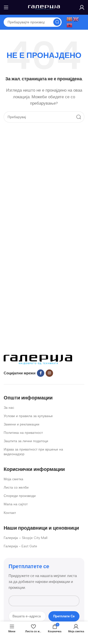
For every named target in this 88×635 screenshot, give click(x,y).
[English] (76, 19)
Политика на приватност (23, 433)
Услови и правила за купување (28, 416)
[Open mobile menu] (6, 7)
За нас (9, 408)
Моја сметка (13, 479)
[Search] (57, 22)
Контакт (10, 513)
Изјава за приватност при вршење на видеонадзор (33, 451)
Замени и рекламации (21, 424)
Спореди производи (20, 496)
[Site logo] (44, 7)
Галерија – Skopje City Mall (25, 538)
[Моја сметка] (82, 7)
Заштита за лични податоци (26, 441)
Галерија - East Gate (20, 546)
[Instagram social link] (49, 373)
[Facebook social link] (40, 373)
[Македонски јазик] (69, 19)
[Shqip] (69, 25)
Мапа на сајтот (16, 504)
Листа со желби (16, 487)
